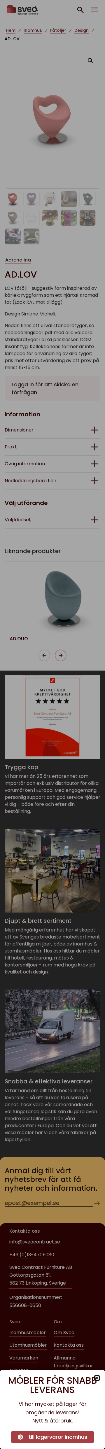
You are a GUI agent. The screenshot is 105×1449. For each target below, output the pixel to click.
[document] (52, 724)
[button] (97, 1378)
